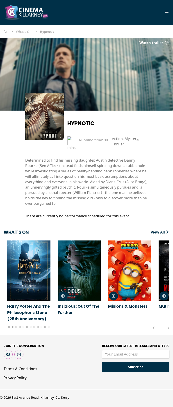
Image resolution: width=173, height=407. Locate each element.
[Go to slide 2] (13, 327)
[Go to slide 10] (41, 327)
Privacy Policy (15, 377)
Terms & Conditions (20, 368)
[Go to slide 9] (38, 327)
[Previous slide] (157, 328)
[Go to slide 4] (20, 327)
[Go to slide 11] (45, 327)
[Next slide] (167, 328)
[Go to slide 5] (23, 327)
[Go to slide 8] (34, 327)
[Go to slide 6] (27, 327)
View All (158, 232)
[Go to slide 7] (31, 327)
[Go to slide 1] (9, 327)
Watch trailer (151, 42)
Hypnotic (80, 123)
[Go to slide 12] (49, 327)
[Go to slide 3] (16, 327)
